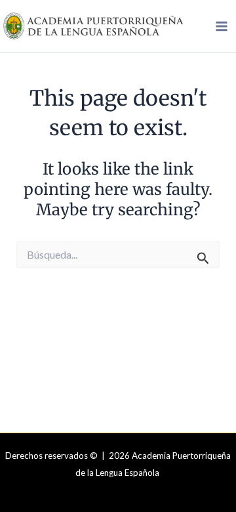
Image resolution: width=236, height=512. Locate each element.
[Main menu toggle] (221, 26)
